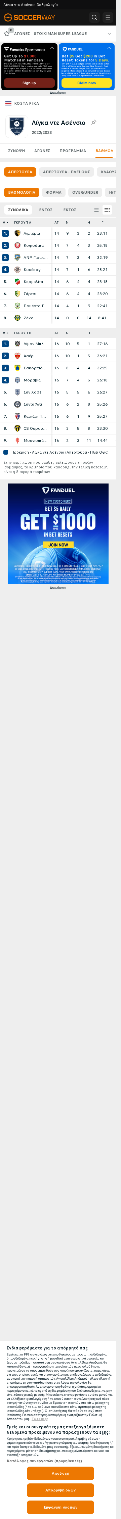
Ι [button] (78, 222)
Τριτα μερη (40, 1419)
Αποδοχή (60, 1473)
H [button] (88, 222)
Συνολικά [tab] (18, 210)
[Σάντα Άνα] (17, 404)
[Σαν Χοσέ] (17, 392)
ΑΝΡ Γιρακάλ (36, 257)
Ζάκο (29, 318)
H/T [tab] (112, 192)
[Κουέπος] (17, 269)
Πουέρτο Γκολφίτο (36, 306)
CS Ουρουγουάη (36, 428)
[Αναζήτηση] (94, 17)
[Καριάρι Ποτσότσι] (17, 416)
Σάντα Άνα (33, 404)
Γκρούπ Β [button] (22, 333)
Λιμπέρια (32, 233)
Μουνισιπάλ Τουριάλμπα (36, 440)
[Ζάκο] (17, 318)
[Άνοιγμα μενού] (108, 17)
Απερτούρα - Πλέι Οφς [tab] (66, 172)
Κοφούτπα (34, 245)
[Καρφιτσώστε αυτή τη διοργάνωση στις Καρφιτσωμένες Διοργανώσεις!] (93, 122)
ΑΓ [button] (56, 222)
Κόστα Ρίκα (26, 103)
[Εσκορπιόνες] (17, 368)
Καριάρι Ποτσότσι (36, 416)
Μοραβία (32, 380)
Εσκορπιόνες (36, 368)
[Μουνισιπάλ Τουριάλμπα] (17, 440)
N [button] (67, 222)
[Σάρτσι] (17, 293)
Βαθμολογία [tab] (21, 192)
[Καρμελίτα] (17, 281)
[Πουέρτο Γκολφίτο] (17, 306)
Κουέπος (32, 269)
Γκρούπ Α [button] (22, 222)
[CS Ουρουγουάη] (17, 428)
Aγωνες (42, 150)
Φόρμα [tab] (54, 192)
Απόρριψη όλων (60, 1490)
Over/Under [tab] (85, 192)
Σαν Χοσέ (32, 392)
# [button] (4, 222)
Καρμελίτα (33, 281)
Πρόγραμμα (72, 150)
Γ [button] (102, 222)
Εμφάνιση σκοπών (61, 1507)
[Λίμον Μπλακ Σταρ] (17, 343)
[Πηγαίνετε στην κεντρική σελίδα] (34, 17)
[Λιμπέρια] (17, 233)
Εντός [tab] (45, 210)
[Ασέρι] (17, 356)
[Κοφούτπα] (17, 245)
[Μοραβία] (17, 380)
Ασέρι (29, 356)
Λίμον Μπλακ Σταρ (36, 344)
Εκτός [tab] (69, 210)
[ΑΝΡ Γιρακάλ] (17, 257)
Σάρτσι (30, 293)
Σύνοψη (16, 150)
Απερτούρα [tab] (20, 172)
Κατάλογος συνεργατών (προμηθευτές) (44, 1461)
